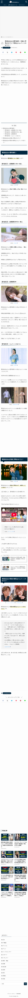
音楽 (4, 978)
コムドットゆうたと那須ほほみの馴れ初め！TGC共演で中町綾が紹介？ (17, 568)
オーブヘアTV (11, 531)
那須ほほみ (19, 602)
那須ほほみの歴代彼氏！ (9, 128)
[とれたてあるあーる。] (14, 2)
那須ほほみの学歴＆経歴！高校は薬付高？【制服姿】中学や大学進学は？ (17, 559)
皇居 (4, 969)
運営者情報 (19, 993)
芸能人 (4, 975)
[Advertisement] (14, 22)
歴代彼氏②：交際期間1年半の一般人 (13, 132)
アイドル (5, 945)
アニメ (4, 948)
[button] (3, 52)
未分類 (4, 966)
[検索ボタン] (26, 2)
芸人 (4, 972)
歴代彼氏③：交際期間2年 (11, 134)
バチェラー (5, 957)
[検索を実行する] (25, 983)
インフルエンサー (6, 47)
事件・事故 (5, 960)
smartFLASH (15, 404)
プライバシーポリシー (11, 993)
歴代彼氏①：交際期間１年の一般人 (13, 130)
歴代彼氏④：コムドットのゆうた (13, 135)
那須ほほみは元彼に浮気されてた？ (12, 138)
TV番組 (4, 942)
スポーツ (5, 954)
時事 (4, 963)
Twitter (15, 185)
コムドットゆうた (10, 602)
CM (4, 939)
